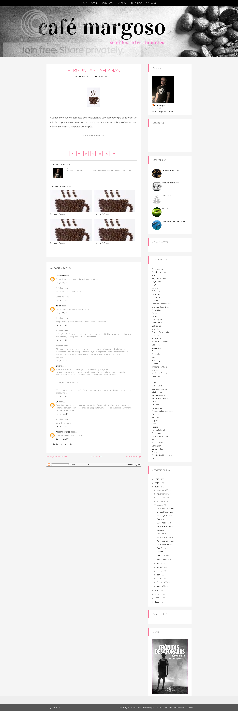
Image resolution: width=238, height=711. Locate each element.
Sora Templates (134, 707)
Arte (153, 275)
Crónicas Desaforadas (161, 303)
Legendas (156, 376)
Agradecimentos (159, 272)
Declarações (108, 3)
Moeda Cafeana (158, 395)
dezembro (161, 490)
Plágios (155, 420)
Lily (57, 401)
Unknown (60, 275)
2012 (157, 483)
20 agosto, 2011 (63, 439)
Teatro (154, 452)
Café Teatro (161, 533)
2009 (157, 594)
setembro (161, 501)
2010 (157, 590)
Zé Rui (58, 305)
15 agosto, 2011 (63, 360)
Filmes (154, 351)
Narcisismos (157, 408)
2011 (157, 486)
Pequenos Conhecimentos (163, 411)
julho (159, 563)
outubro (160, 497)
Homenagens (157, 360)
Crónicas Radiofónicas (161, 307)
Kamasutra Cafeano (170, 170)
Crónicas (123, 3)
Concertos (156, 297)
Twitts (154, 458)
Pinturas (155, 417)
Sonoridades (157, 449)
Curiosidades (157, 310)
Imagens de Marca (159, 367)
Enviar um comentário (62, 444)
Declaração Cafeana (165, 515)
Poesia (155, 423)
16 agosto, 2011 (63, 414)
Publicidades (157, 433)
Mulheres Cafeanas (160, 398)
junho (159, 567)
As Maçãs (166, 208)
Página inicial (96, 456)
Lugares (155, 382)
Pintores (155, 414)
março (160, 578)
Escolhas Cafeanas (160, 341)
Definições (156, 326)
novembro (161, 494)
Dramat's (155, 329)
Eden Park (156, 335)
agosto (160, 505)
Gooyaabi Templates (184, 707)
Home (84, 3)
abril (159, 574)
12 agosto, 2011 (63, 282)
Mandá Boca (157, 385)
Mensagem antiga (133, 456)
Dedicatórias (157, 322)
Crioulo (155, 300)
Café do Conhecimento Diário (174, 221)
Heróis (154, 357)
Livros (154, 379)
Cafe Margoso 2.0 (85, 76)
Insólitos (155, 370)
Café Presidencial (164, 522)
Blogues (155, 284)
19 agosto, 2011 (63, 426)
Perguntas (136, 3)
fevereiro (161, 582)
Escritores (156, 344)
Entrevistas (156, 338)
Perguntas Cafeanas (93, 70)
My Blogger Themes (153, 707)
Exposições (156, 348)
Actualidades (157, 269)
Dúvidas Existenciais (160, 332)
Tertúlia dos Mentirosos (162, 455)
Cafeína (94, 3)
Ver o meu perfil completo (163, 111)
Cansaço (160, 530)
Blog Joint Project (159, 278)
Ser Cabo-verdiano (160, 436)
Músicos (155, 404)
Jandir (58, 366)
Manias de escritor (160, 389)
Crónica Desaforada (165, 512)
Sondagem (156, 445)
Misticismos (157, 392)
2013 (157, 479)
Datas (154, 316)
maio (159, 571)
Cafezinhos (156, 291)
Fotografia (156, 354)
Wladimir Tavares (63, 432)
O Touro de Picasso (170, 182)
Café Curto (161, 548)
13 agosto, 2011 (63, 300)
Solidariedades (158, 442)
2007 (157, 602)
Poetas (155, 427)
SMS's (154, 439)
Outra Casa (151, 3)
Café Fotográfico (163, 555)
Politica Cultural (158, 430)
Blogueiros (156, 281)
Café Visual (166, 195)
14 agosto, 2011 (63, 325)
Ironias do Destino (159, 373)
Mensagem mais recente (56, 456)
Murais (155, 401)
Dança (154, 313)
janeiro (160, 586)
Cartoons (156, 294)
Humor (155, 363)
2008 (157, 598)
